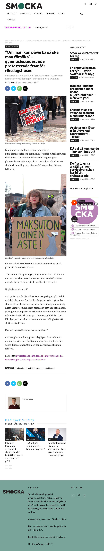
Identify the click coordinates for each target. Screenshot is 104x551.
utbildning (49, 368)
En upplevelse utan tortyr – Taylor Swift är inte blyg (83, 71)
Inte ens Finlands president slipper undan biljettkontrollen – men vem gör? (14, 452)
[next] (72, 27)
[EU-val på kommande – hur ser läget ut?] (35, 434)
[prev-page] (6, 467)
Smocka (72, 238)
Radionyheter (41, 27)
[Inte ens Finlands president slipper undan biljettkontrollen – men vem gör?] (14, 434)
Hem (6, 41)
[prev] (68, 27)
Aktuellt (20, 41)
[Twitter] (13, 88)
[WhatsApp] (19, 88)
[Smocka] (35, 6)
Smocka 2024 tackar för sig (84, 54)
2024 (12, 41)
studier (39, 368)
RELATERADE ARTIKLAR (19, 419)
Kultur (74, 77)
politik (30, 368)
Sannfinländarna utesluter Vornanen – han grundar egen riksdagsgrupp (57, 449)
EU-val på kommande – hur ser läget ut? (35, 445)
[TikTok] (96, 4)
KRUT (50, 544)
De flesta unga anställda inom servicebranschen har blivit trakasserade (82, 169)
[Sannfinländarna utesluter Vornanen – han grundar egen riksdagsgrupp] (57, 434)
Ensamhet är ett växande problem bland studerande (82, 113)
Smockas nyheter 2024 (82, 238)
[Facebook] (85, 4)
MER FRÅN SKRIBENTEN (20, 423)
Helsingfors (20, 368)
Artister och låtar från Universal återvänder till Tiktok (82, 132)
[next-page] (10, 467)
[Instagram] (90, 4)
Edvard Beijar (14, 83)
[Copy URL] (25, 88)
